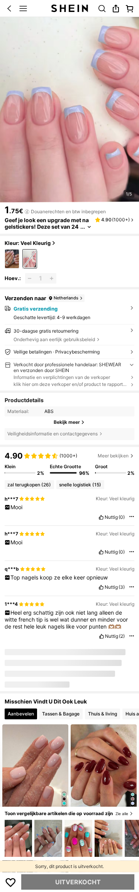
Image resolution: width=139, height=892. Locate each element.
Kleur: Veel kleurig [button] (28, 243)
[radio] (12, 259)
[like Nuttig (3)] (101, 587)
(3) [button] (122, 587)
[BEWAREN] (11, 882)
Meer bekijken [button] (113, 456)
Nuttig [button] (111, 517)
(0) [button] (122, 517)
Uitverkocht (78, 882)
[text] (70, 507)
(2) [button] (122, 636)
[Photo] (44, 662)
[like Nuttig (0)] (101, 517)
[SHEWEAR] (14, 661)
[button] (9, 8)
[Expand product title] (89, 227)
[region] (69, 464)
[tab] (21, 711)
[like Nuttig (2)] (101, 636)
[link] (102, 8)
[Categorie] (23, 8)
